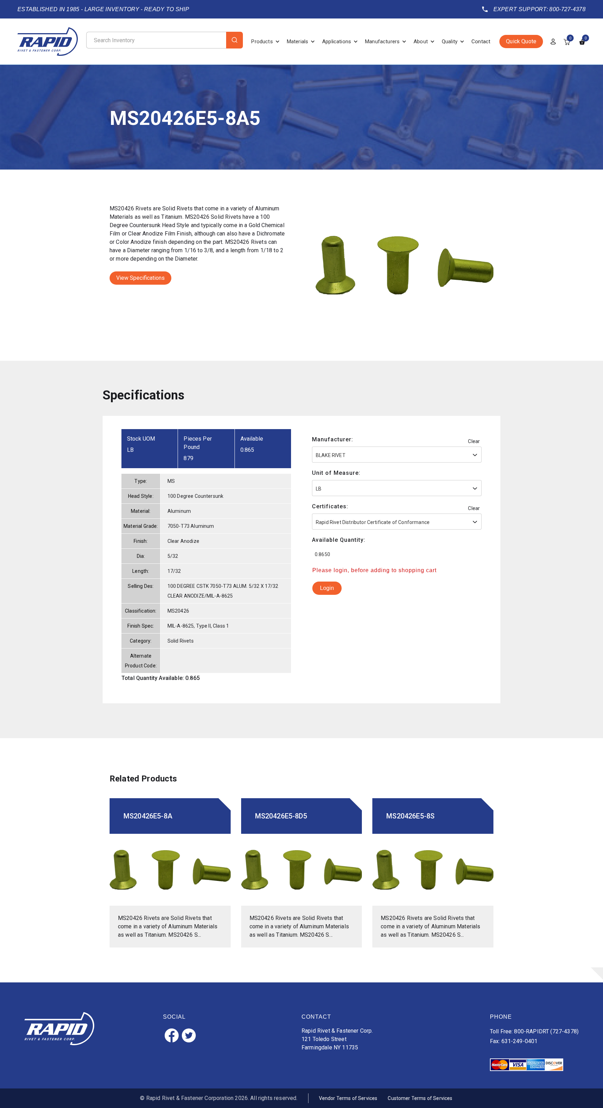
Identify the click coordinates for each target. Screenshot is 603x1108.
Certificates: (330, 506)
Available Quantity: (338, 540)
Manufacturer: (332, 439)
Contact (480, 41)
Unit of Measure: (336, 473)
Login (327, 588)
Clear (474, 441)
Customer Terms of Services (420, 1098)
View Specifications (140, 278)
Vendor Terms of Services (348, 1098)
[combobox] (397, 455)
